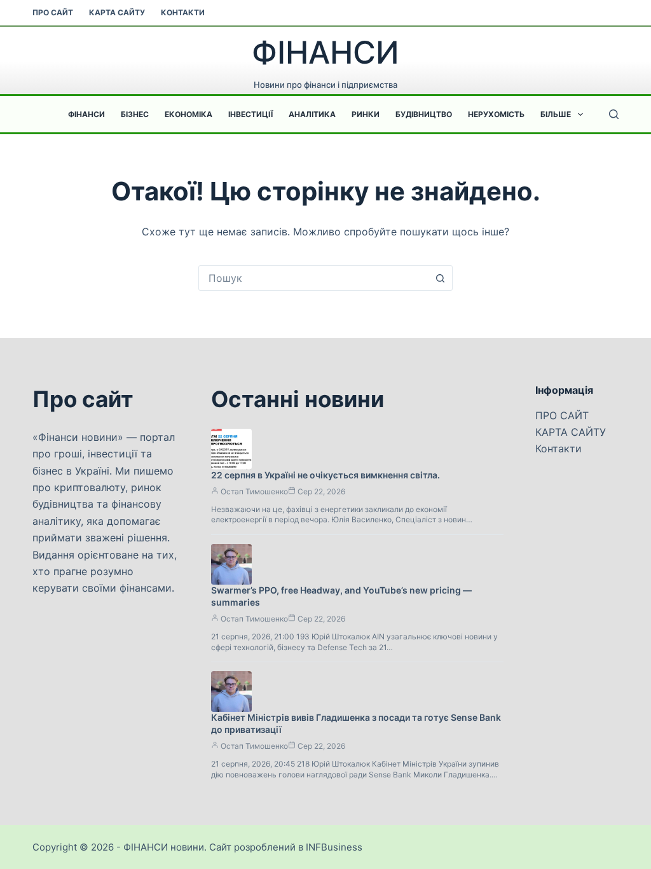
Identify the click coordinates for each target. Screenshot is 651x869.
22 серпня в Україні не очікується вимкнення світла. (325, 474)
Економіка (188, 114)
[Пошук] (614, 114)
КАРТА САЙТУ (117, 12)
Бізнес (135, 114)
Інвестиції (250, 114)
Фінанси (86, 114)
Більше (555, 114)
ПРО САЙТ (52, 12)
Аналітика (312, 114)
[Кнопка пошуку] (440, 278)
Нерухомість (496, 114)
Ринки (366, 114)
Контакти (183, 12)
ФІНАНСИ (325, 52)
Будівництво (423, 114)
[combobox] (313, 278)
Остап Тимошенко (254, 491)
